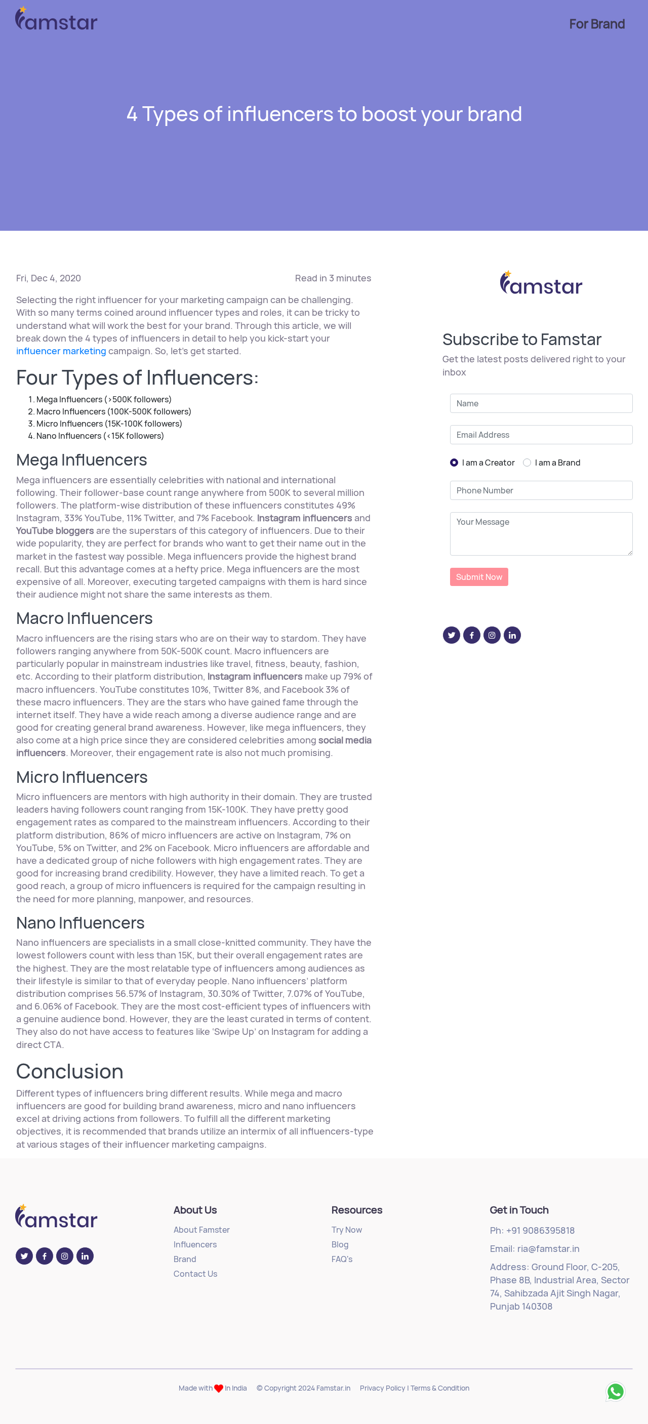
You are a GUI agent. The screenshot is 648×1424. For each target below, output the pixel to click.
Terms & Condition (440, 1388)
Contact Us (195, 1273)
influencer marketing (61, 351)
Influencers (195, 1244)
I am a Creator (488, 462)
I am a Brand (558, 462)
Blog (340, 1244)
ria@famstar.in (548, 1248)
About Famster (202, 1229)
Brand (185, 1259)
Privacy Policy (383, 1388)
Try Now (347, 1229)
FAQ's (342, 1259)
